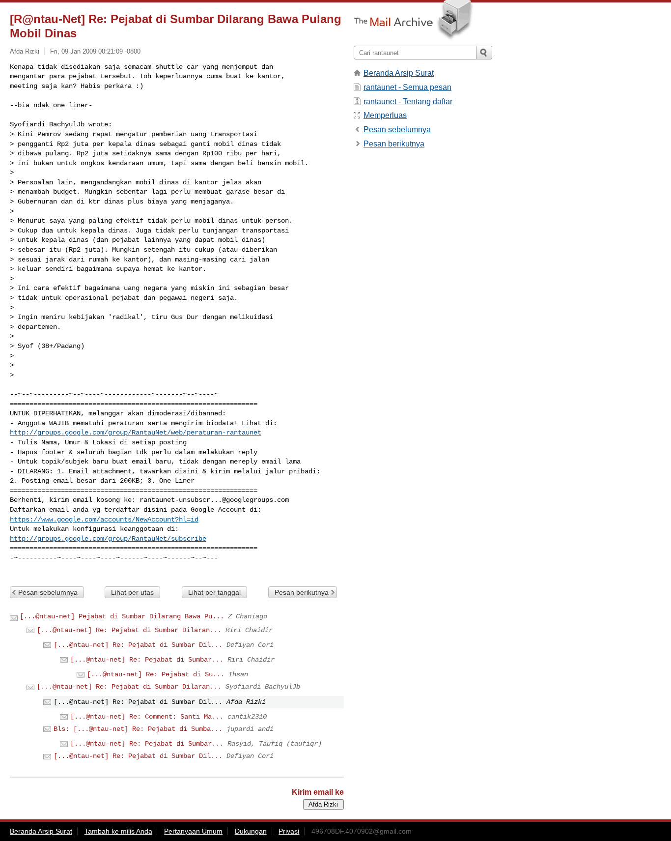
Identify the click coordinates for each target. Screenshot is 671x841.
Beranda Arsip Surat (398, 73)
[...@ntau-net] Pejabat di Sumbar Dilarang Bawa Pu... (122, 616)
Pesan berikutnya (302, 592)
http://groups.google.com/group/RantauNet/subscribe (108, 539)
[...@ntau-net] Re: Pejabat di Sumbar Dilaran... (129, 630)
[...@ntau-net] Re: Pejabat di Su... (155, 674)
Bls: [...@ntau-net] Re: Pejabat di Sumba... (138, 729)
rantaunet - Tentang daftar (407, 101)
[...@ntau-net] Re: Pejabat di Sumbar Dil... (138, 645)
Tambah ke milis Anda (118, 831)
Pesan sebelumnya (48, 592)
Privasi (289, 831)
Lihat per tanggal (214, 592)
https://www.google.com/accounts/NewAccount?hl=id (104, 519)
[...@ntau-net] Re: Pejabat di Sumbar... (147, 660)
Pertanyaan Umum (193, 831)
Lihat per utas (132, 592)
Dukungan (251, 831)
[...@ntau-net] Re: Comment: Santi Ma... (147, 717)
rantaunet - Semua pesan (407, 87)
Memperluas (385, 115)
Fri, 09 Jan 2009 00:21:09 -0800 (95, 51)
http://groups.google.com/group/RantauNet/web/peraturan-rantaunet (135, 432)
